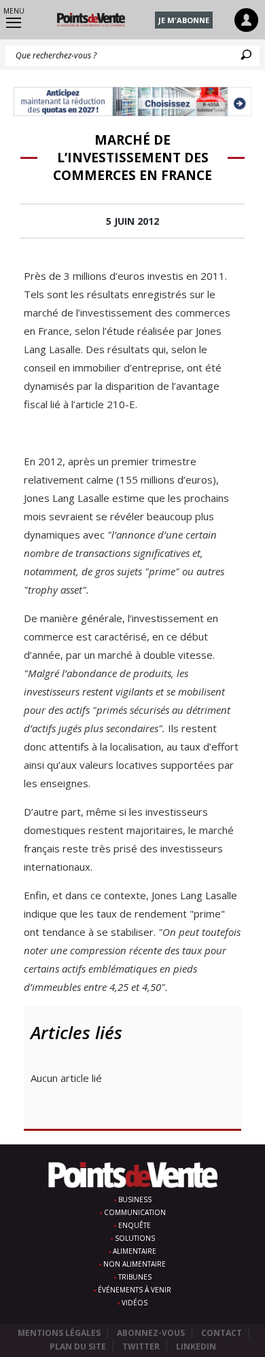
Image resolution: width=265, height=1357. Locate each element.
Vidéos (134, 1302)
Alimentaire (134, 1251)
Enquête (134, 1225)
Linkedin (196, 1346)
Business (135, 1199)
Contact (221, 1333)
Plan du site (78, 1346)
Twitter (141, 1346)
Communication (135, 1212)
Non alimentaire (134, 1264)
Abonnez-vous (151, 1333)
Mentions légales (59, 1333)
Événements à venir (134, 1290)
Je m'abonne (183, 20)
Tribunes (135, 1277)
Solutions (135, 1238)
